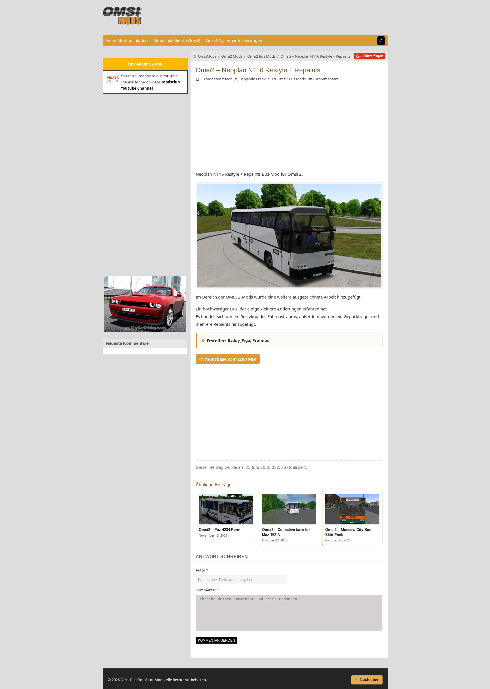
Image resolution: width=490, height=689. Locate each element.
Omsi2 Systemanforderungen (234, 40)
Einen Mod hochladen (126, 40)
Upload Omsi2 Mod (145, 64)
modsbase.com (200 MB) (230, 359)
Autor (202, 570)
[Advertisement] (145, 184)
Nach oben (370, 679)
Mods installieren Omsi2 (176, 40)
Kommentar (207, 590)
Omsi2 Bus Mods (291, 78)
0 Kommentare (326, 78)
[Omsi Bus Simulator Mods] (123, 16)
